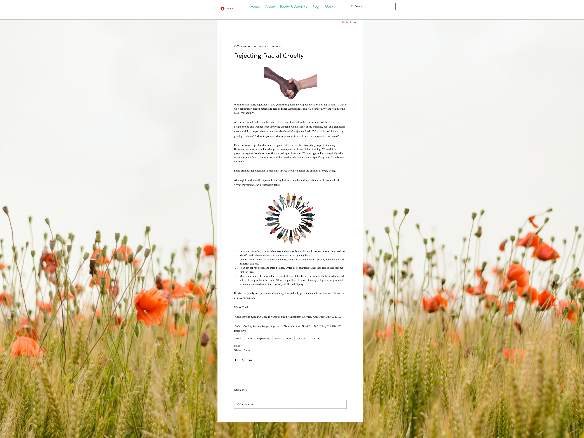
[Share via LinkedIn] (250, 360)
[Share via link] (257, 360)
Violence (278, 338)
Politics (237, 346)
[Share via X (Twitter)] (243, 360)
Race (289, 338)
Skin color (300, 338)
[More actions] (345, 46)
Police (238, 338)
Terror (249, 338)
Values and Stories (242, 350)
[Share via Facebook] (235, 360)
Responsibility (263, 338)
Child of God (316, 338)
